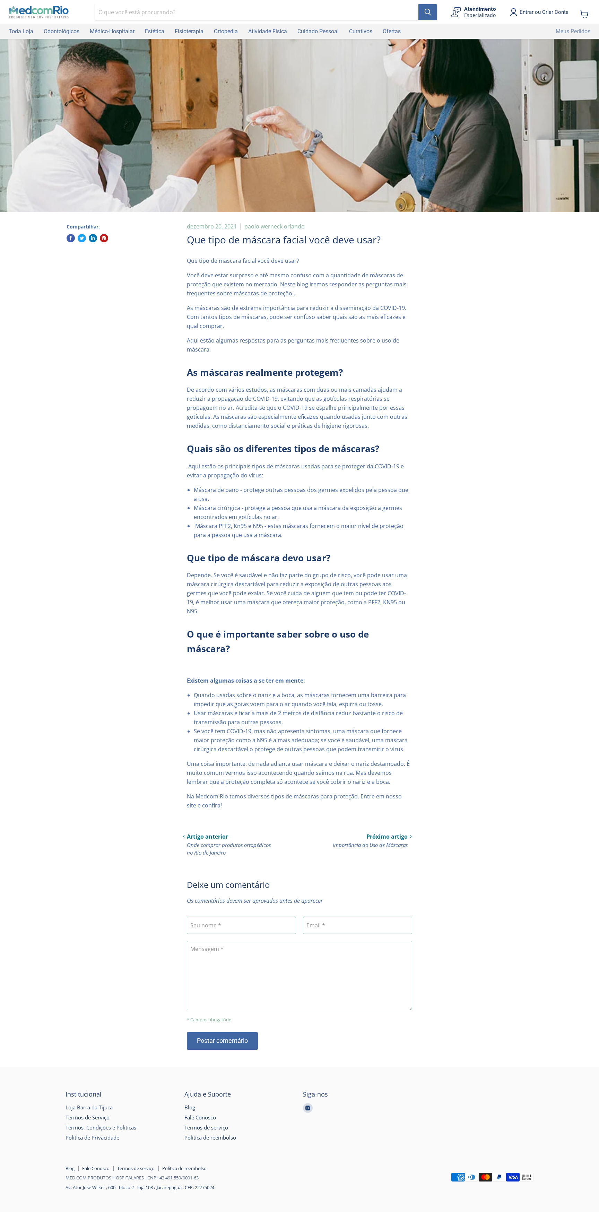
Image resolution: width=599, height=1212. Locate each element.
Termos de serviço (206, 1127)
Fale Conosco (200, 1117)
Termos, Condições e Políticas (101, 1127)
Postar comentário (222, 1040)
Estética (154, 31)
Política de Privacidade (92, 1137)
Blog (189, 1107)
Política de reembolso (210, 1137)
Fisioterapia (189, 31)
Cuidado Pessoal (318, 31)
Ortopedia (226, 31)
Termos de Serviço (88, 1117)
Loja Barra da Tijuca (89, 1107)
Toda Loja (21, 31)
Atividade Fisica (267, 31)
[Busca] (427, 12)
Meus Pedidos (573, 31)
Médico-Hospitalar (112, 31)
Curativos (360, 31)
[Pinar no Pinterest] (104, 238)
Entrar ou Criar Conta (544, 12)
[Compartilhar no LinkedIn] (93, 238)
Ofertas (392, 31)
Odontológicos (61, 31)
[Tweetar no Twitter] (82, 238)
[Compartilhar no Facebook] (71, 238)
